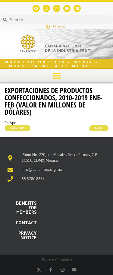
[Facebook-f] (51, 269)
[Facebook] (36, 8)
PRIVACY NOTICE (27, 235)
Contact (26, 222)
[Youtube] (67, 8)
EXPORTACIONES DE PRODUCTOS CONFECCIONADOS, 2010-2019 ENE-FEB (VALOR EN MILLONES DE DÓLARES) (53, 101)
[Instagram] (56, 8)
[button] (56, 75)
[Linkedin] (77, 8)
